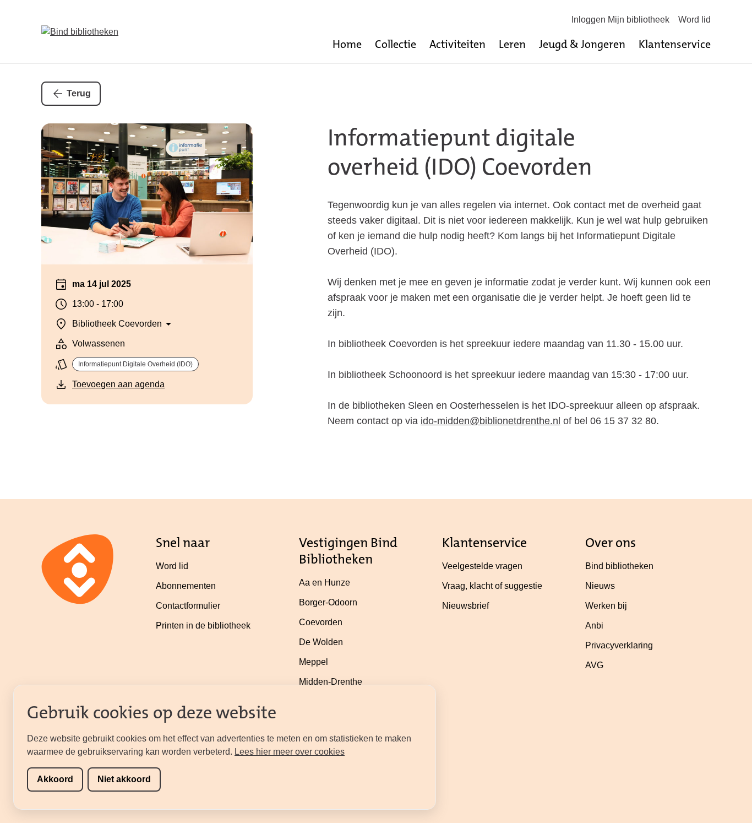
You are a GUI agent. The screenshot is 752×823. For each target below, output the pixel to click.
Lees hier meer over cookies (290, 751)
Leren (512, 44)
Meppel (313, 662)
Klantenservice (675, 44)
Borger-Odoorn (328, 602)
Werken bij (606, 605)
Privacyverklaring (619, 645)
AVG (594, 665)
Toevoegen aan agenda (118, 384)
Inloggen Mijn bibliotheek (620, 19)
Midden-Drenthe (330, 681)
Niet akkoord (124, 779)
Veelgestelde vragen (482, 566)
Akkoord (55, 779)
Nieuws (600, 586)
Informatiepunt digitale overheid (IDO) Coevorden (460, 152)
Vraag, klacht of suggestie (492, 586)
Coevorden (320, 622)
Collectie (395, 44)
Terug (79, 93)
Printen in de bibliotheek (203, 625)
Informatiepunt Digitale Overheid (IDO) (135, 364)
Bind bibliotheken (619, 566)
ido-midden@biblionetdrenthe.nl (490, 420)
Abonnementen (186, 586)
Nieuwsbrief (465, 605)
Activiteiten (457, 44)
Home (347, 44)
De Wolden (321, 642)
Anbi (594, 625)
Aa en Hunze (324, 582)
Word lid (694, 19)
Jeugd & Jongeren (582, 44)
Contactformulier (188, 605)
